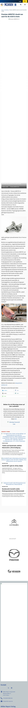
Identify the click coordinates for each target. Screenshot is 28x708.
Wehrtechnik (18, 183)
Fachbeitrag (6, 183)
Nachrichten (12, 183)
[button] (21, 4)
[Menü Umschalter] (25, 4)
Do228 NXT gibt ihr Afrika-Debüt (12, 466)
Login (20, 1)
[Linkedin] (11, 688)
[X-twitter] (8, 688)
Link (16, 419)
